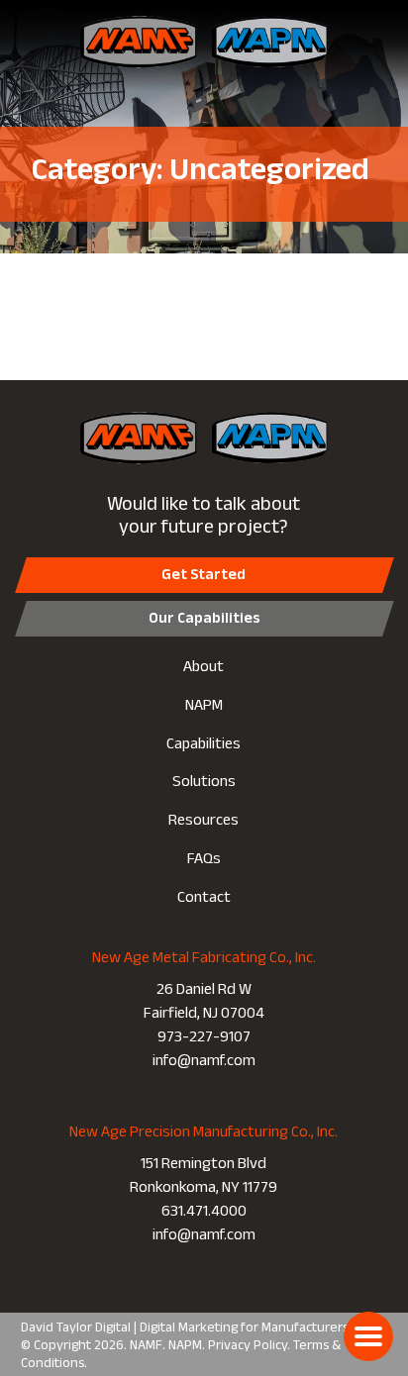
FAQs (204, 860)
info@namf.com (204, 1062)
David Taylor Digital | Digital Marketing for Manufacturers (185, 1329)
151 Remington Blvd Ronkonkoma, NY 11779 (203, 1178)
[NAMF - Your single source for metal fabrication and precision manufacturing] (141, 42)
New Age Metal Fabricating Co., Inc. (204, 960)
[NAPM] (267, 42)
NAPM (204, 707)
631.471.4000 (204, 1213)
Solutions (204, 783)
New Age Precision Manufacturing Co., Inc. (203, 1134)
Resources (203, 822)
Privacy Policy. (249, 1347)
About (203, 668)
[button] (368, 1336)
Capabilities (203, 746)
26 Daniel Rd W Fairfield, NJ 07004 (204, 1004)
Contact (204, 899)
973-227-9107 (204, 1039)
